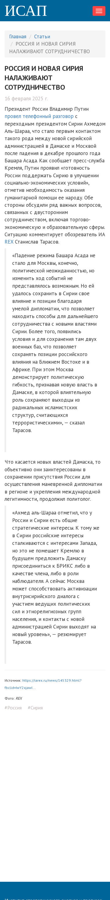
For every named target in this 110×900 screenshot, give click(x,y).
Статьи (42, 36)
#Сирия (35, 707)
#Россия (13, 707)
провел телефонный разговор (39, 116)
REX (9, 241)
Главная (17, 36)
